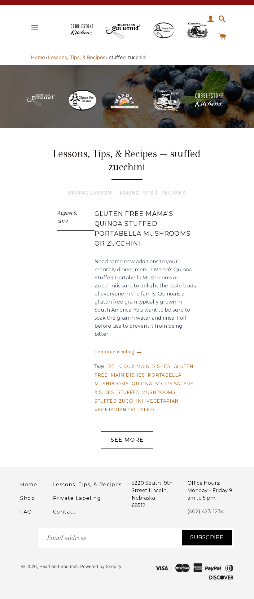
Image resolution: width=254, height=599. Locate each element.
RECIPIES (173, 193)
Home (38, 57)
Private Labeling (77, 498)
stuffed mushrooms (146, 392)
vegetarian (163, 401)
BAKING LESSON (90, 193)
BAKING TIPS (136, 193)
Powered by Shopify (100, 566)
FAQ (26, 512)
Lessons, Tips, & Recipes (76, 57)
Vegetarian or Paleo (124, 410)
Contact (64, 512)
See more (127, 439)
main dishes (128, 375)
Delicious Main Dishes (138, 366)
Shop (27, 498)
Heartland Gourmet (58, 566)
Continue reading (115, 351)
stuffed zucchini (118, 401)
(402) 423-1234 (205, 511)
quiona (142, 384)
